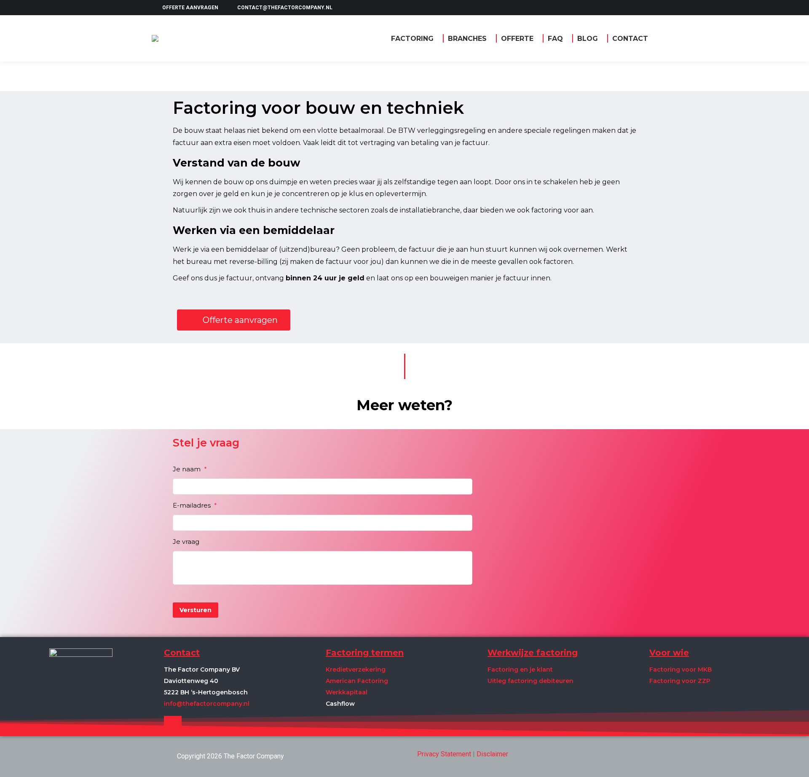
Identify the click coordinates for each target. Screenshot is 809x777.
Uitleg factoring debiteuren (530, 681)
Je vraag (186, 542)
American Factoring (357, 681)
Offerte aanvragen (190, 8)
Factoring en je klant (520, 669)
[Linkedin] (173, 725)
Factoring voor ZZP (679, 681)
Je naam (190, 469)
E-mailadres (195, 505)
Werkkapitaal (346, 692)
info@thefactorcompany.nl (206, 703)
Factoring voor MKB (680, 669)
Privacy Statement (444, 754)
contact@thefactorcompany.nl (284, 8)
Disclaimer (492, 754)
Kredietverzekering (356, 669)
